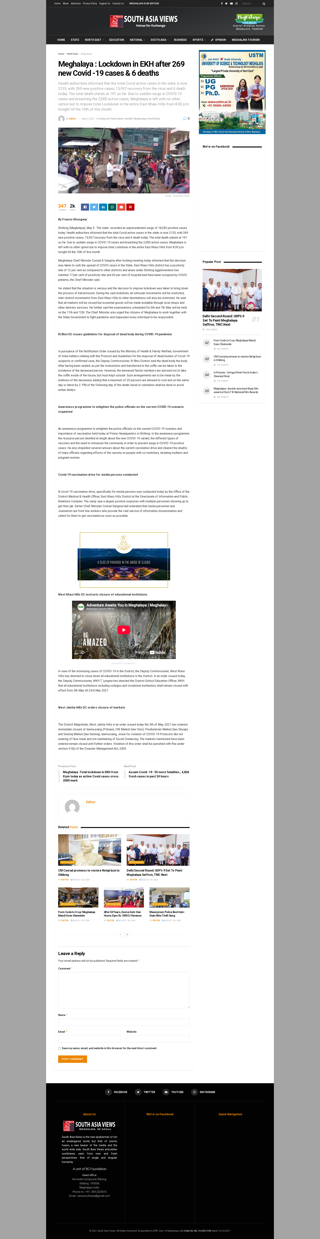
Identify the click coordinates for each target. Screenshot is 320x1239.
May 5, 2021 (88, 118)
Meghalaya (86, 54)
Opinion (220, 39)
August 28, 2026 (80, 920)
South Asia (158, 39)
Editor (72, 118)
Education (116, 39)
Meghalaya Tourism (246, 39)
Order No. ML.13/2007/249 (197, 1231)
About (66, 3)
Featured (104, 118)
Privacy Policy (90, 3)
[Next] (127, 934)
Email (62, 1031)
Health (129, 118)
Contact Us (118, 3)
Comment (65, 968)
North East (93, 39)
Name (63, 1015)
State (75, 39)
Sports (198, 39)
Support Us (104, 3)
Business (180, 39)
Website (131, 1031)
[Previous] (121, 934)
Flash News (117, 118)
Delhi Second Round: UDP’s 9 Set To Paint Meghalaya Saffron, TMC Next (223, 320)
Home (57, 3)
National (136, 39)
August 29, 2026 (80, 880)
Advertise (76, 3)
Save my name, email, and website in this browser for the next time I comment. (109, 1048)
